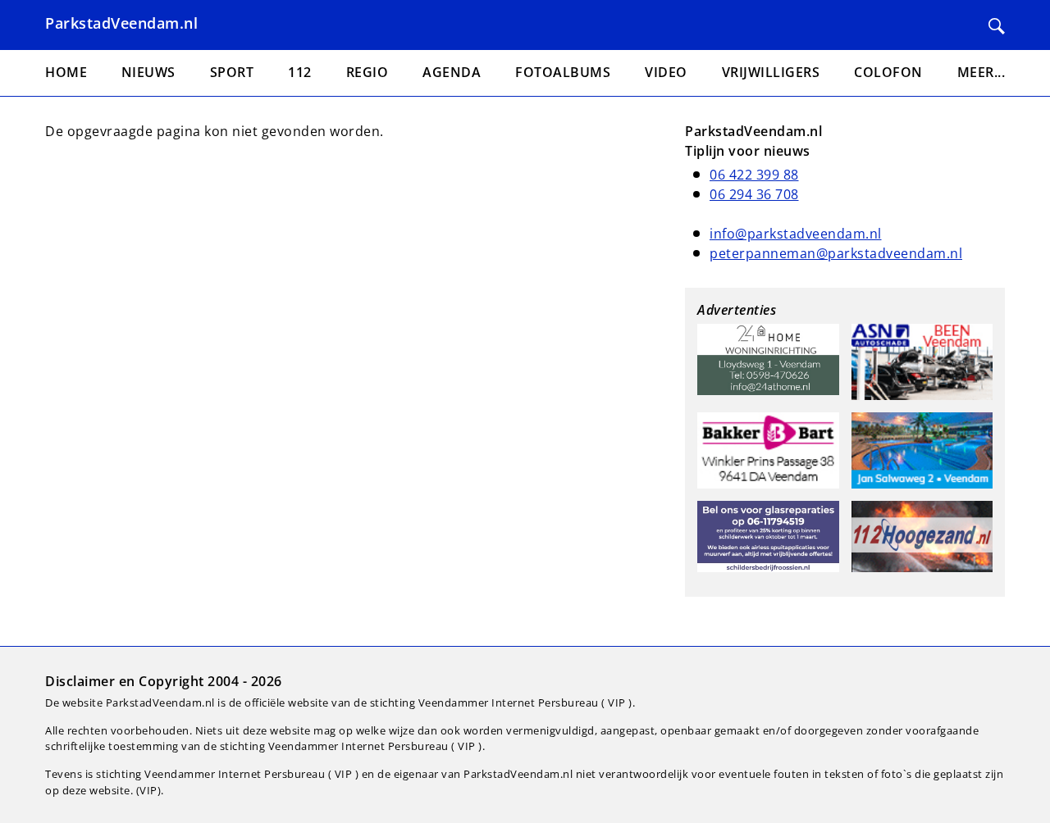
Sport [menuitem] (232, 72)
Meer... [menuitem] (981, 72)
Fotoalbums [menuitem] (562, 72)
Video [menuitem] (666, 72)
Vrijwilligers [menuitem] (771, 72)
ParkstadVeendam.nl (121, 23)
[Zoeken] (996, 26)
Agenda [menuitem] (451, 72)
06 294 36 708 (754, 194)
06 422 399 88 (754, 175)
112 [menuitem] (300, 72)
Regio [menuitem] (367, 72)
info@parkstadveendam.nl (796, 234)
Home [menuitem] (66, 72)
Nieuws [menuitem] (148, 72)
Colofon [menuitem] (888, 72)
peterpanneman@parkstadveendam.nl (836, 253)
